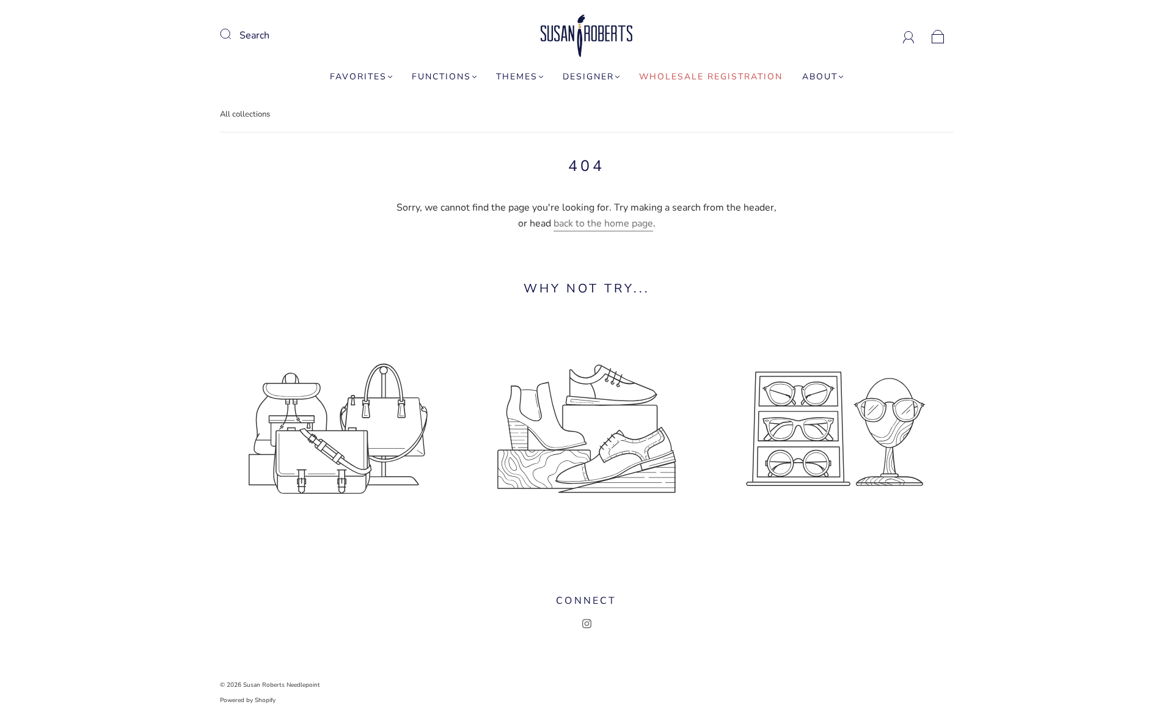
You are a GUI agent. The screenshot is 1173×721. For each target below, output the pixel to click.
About (820, 76)
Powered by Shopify (248, 700)
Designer (588, 76)
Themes (517, 76)
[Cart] (938, 35)
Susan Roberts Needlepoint (281, 685)
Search (254, 35)
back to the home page (603, 223)
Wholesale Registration (711, 76)
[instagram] (586, 623)
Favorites (358, 76)
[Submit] (233, 34)
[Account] (908, 35)
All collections (245, 114)
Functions (441, 76)
